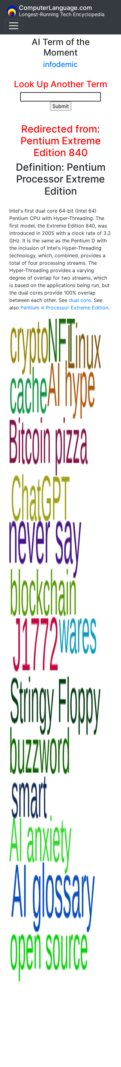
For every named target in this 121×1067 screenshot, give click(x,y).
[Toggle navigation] (13, 26)
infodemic (60, 64)
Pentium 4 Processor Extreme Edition (64, 307)
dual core (80, 300)
